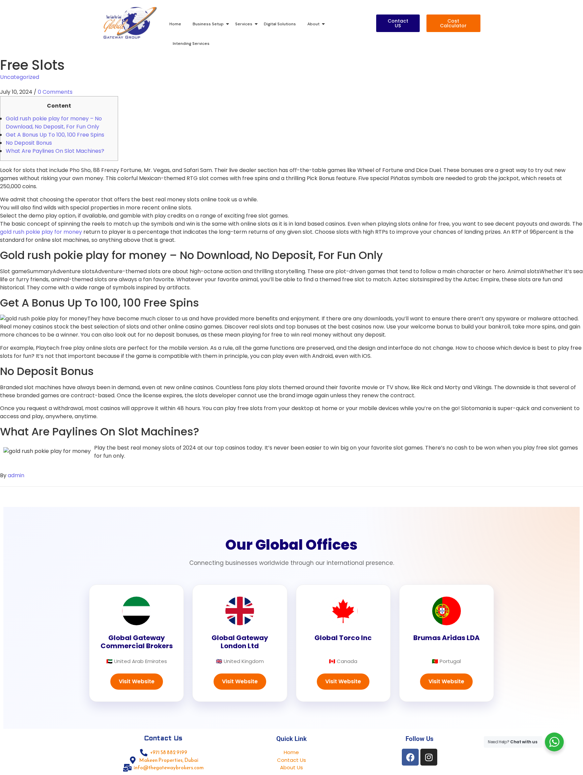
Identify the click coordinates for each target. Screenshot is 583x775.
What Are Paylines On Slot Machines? (55, 151)
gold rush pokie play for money (41, 232)
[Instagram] (428, 757)
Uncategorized (19, 77)
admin (16, 475)
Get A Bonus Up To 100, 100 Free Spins (55, 135)
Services (243, 24)
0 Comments (55, 92)
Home (175, 24)
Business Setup (208, 24)
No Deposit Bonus (29, 143)
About (313, 24)
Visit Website (137, 681)
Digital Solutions (280, 24)
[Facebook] (410, 757)
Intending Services (191, 43)
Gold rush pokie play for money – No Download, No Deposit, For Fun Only (54, 123)
